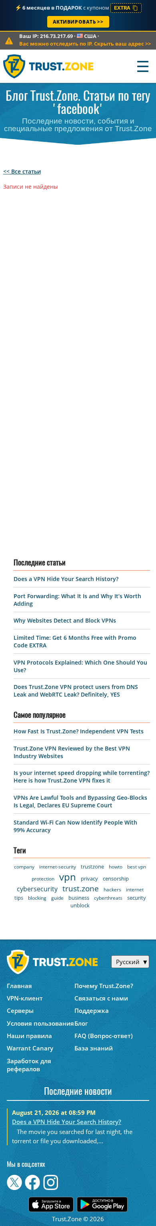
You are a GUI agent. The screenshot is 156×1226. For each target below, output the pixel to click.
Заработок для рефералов (29, 1065)
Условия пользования (40, 1023)
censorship (116, 878)
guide (57, 898)
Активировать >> (78, 21)
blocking (37, 898)
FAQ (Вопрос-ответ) (103, 1036)
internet (135, 889)
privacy (89, 878)
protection (43, 878)
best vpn (136, 866)
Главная (19, 986)
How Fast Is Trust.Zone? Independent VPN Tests (79, 731)
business (78, 897)
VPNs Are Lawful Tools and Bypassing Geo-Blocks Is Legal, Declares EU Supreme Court (80, 801)
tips (18, 897)
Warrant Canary (30, 1048)
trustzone (92, 866)
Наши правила (29, 1036)
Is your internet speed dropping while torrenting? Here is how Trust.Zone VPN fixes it (82, 776)
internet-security (57, 866)
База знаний (93, 1048)
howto (115, 866)
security (136, 897)
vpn (67, 876)
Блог (81, 1023)
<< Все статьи (22, 171)
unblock (80, 905)
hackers (112, 889)
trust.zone (80, 888)
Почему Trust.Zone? (103, 986)
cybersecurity (37, 889)
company (24, 866)
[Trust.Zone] (48, 66)
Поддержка (91, 1010)
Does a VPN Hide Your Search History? (66, 579)
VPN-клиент (25, 998)
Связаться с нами (101, 998)
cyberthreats (108, 898)
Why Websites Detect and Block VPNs (65, 620)
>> (85, 43)
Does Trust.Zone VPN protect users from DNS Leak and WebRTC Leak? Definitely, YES (76, 690)
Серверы (20, 1010)
